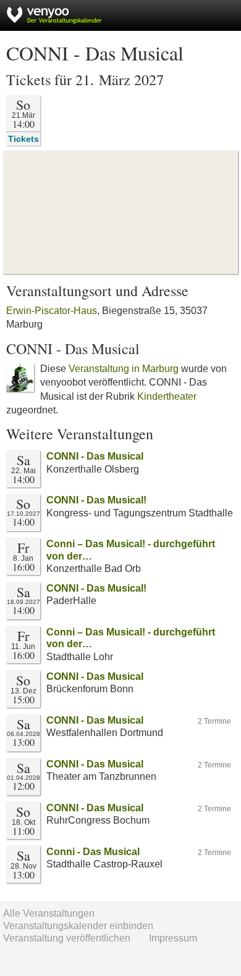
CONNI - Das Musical (94, 456)
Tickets (23, 138)
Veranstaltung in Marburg (124, 368)
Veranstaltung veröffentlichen (66, 938)
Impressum (173, 938)
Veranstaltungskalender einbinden (78, 925)
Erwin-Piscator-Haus (51, 310)
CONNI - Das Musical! (96, 500)
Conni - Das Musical (93, 851)
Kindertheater (167, 396)
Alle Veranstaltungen (49, 913)
